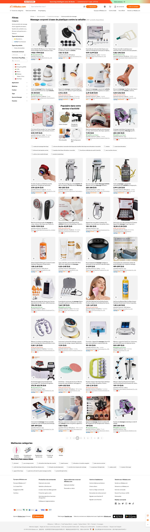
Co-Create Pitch (17, 486)
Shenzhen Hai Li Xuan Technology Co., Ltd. (124, 98)
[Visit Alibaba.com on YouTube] (130, 503)
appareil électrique (18, 471)
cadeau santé (112, 467)
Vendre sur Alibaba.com (121, 483)
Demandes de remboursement (97, 493)
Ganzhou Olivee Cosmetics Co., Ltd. (40, 270)
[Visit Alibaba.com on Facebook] (116, 503)
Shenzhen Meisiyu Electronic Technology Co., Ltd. (98, 98)
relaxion (108, 146)
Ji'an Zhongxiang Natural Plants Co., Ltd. (124, 191)
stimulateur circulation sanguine (81, 463)
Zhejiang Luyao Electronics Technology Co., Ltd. (71, 429)
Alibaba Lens (21, 516)
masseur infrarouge (126, 467)
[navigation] (19, 227)
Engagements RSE (18, 489)
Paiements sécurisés (44, 483)
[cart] (110, 7)
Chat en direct (93, 486)
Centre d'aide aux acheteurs (97, 483)
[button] (84, 7)
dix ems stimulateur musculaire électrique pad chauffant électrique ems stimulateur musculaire (77, 146)
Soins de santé (41, 16)
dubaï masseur (64, 463)
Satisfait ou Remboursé (45, 486)
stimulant (16, 463)
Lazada (75, 524)
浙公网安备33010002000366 (103, 529)
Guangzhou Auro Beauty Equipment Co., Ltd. (125, 389)
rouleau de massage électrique (40, 146)
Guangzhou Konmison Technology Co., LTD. (97, 349)
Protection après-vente (45, 493)
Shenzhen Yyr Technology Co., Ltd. (40, 136)
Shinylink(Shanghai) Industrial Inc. (122, 231)
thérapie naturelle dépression (56, 467)
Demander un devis (69, 488)
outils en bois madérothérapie (40, 154)
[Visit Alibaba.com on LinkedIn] (119, 503)
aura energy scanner (29, 463)
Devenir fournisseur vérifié (122, 493)
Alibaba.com (107, 516)
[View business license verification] (90, 529)
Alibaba (32, 16)
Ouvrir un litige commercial (96, 489)
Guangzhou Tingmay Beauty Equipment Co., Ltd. (98, 230)
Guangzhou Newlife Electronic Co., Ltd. (41, 57)
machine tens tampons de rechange (77, 467)
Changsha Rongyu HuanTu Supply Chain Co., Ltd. (98, 138)
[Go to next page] (101, 438)
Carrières (15, 493)
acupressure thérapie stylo (97, 467)
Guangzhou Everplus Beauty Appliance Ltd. (124, 138)
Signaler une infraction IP (96, 496)
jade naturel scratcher (99, 463)
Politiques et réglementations (47, 501)
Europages (100, 524)
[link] (147, 515)
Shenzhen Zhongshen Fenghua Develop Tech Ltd (43, 350)
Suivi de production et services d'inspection (47, 497)
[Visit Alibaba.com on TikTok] (133, 503)
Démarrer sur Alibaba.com (122, 486)
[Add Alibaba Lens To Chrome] (38, 516)
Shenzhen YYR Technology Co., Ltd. (95, 310)
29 (98, 438)
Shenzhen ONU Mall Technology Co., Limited (43, 230)
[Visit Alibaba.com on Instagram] (126, 503)
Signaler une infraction (95, 499)
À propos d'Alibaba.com (20, 479)
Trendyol (93, 524)
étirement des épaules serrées (40, 150)
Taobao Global (82, 524)
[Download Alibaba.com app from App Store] (118, 516)
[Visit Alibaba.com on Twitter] (123, 503)
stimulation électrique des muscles (47, 463)
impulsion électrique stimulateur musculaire (64, 150)
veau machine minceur (111, 150)
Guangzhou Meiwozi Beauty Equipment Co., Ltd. (43, 310)
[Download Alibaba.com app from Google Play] (131, 516)
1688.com (57, 524)
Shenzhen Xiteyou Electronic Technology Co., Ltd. (43, 98)
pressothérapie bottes (61, 471)
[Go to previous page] (67, 438)
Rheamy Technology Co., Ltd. (121, 350)
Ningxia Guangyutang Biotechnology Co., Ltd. (43, 191)
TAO (88, 524)
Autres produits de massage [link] (69, 16)
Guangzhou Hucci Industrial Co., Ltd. (68, 270)
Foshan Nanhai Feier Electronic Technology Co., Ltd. (98, 191)
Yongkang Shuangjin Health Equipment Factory (125, 57)
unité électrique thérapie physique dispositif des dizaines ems (29, 467)
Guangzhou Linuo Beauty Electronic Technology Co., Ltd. (98, 430)
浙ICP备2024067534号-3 (119, 529)
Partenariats (118, 496)
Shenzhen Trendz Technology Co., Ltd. (69, 231)
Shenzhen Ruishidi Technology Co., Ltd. (69, 98)
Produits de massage (53, 16)
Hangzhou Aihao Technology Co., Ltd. (96, 56)
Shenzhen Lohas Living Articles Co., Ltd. (69, 390)
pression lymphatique (58, 154)
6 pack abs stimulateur (120, 146)
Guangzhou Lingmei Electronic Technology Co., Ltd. (71, 191)
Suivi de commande (120, 489)
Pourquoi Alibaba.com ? (19, 483)
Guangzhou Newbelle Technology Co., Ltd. (124, 270)
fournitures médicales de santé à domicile (90, 150)
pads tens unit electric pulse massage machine (39, 471)
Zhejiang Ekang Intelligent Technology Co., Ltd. (71, 56)
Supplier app (68, 516)
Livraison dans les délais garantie (47, 489)
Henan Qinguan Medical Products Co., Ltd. (97, 270)
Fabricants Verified (69, 485)
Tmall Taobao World (66, 524)
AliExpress (50, 524)
